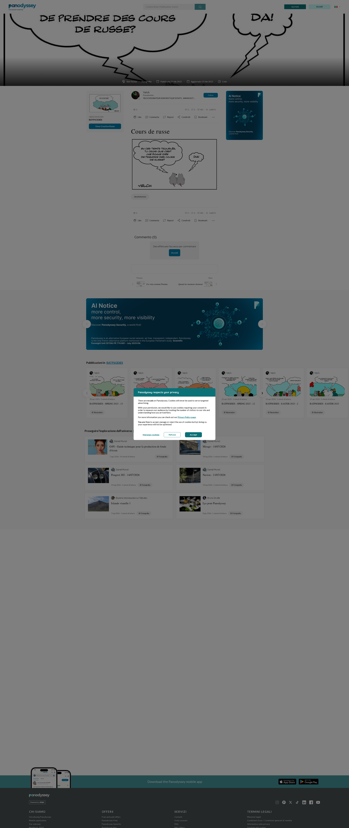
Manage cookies (151, 434)
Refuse (172, 434)
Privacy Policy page (187, 417)
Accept (193, 434)
